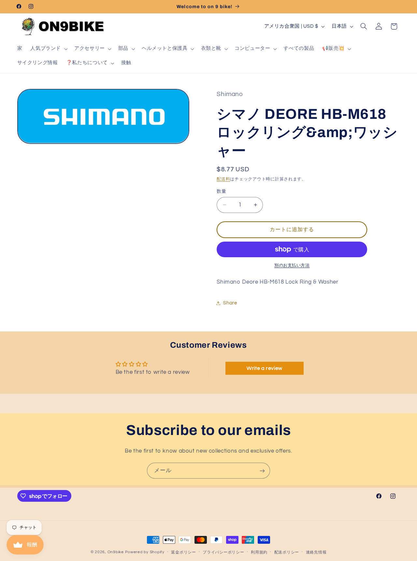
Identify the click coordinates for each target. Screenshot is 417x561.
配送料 (223, 179)
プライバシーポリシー (223, 552)
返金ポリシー (183, 552)
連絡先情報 (316, 552)
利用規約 (259, 552)
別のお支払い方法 (291, 265)
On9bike (116, 552)
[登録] (262, 471)
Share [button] (230, 303)
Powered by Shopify (145, 552)
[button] (48, 49)
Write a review (264, 368)
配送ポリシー (286, 552)
